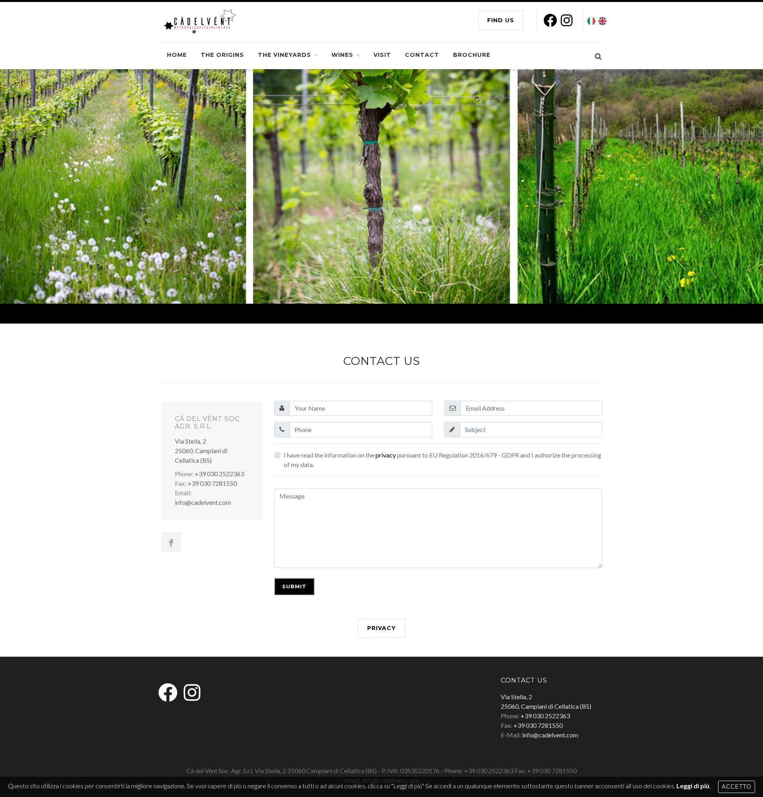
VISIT (382, 54)
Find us (500, 20)
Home (177, 54)
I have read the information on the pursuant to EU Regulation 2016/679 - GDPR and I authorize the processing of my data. (442, 459)
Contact (422, 54)
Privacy (381, 628)
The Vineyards (284, 54)
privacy (386, 455)
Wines (342, 54)
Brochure (471, 54)
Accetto (736, 786)
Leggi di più (692, 785)
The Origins (222, 54)
